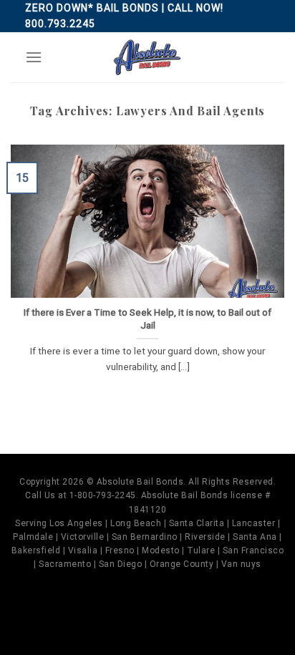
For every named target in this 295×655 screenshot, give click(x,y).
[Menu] (33, 56)
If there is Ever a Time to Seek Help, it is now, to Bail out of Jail (147, 318)
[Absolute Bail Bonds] (147, 57)
